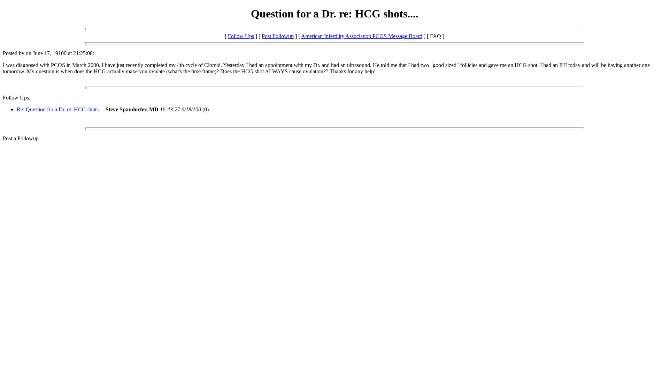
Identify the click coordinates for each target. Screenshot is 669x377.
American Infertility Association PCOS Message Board (361, 36)
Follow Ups (241, 36)
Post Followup (278, 36)
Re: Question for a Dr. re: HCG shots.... (60, 109)
